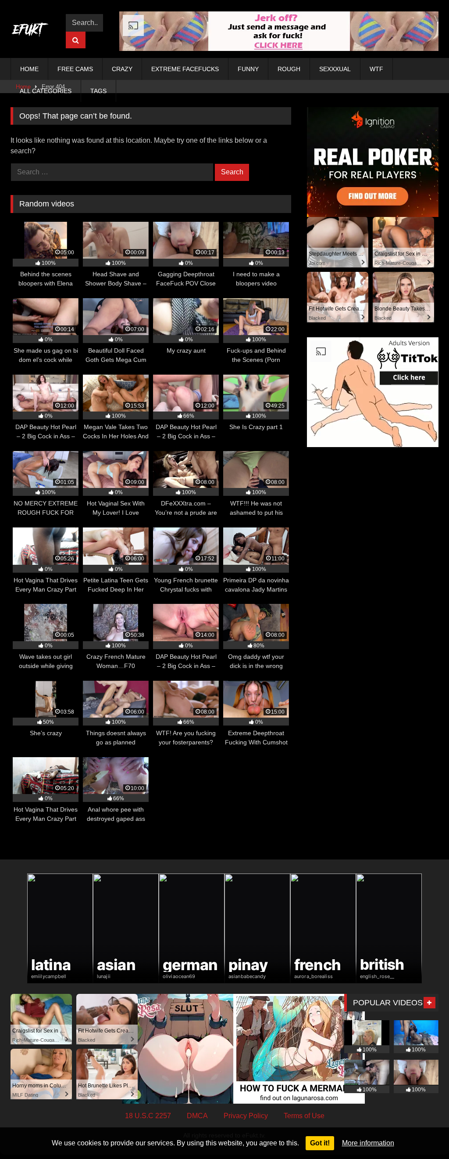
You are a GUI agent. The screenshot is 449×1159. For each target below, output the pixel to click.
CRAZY (122, 68)
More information (368, 1143)
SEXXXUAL (335, 68)
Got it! (320, 1143)
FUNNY (248, 68)
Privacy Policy (246, 1115)
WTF (376, 68)
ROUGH (289, 68)
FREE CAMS (75, 68)
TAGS (98, 90)
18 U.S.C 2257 (148, 1115)
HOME (29, 68)
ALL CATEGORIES (45, 90)
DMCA (197, 1115)
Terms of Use (304, 1115)
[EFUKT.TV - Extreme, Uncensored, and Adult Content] (32, 31)
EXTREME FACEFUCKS (185, 68)
